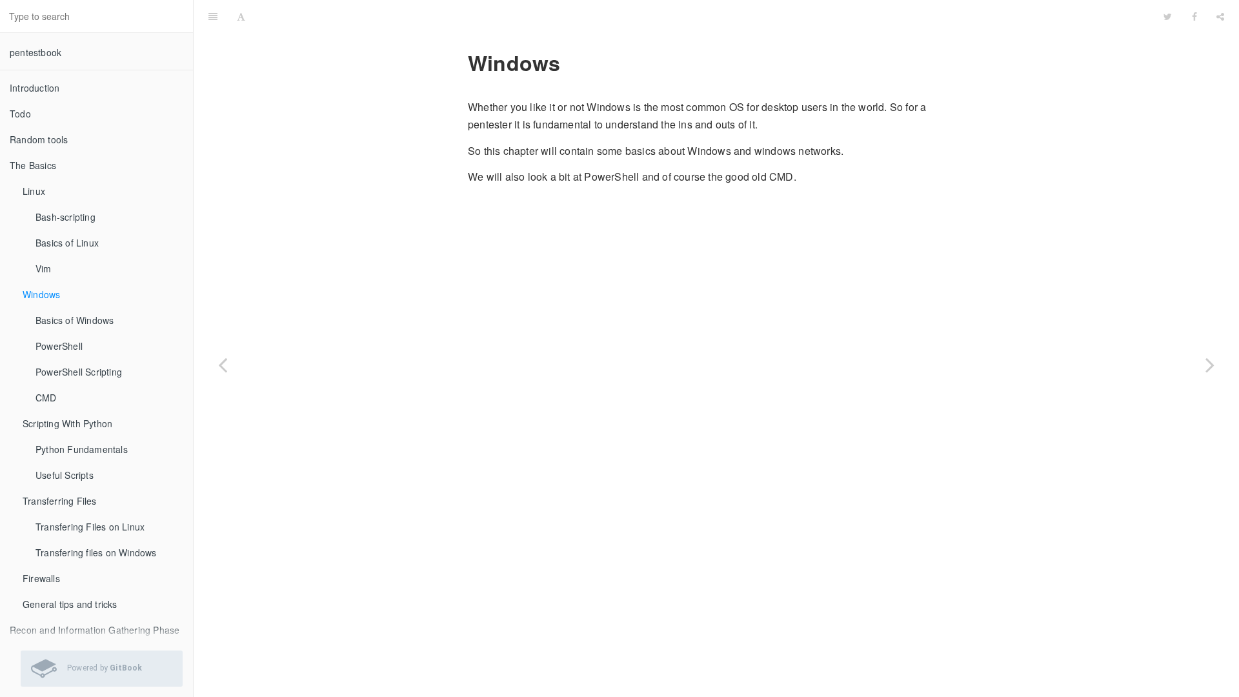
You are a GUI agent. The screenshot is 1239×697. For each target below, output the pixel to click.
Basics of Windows (74, 320)
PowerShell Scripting (78, 371)
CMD (46, 397)
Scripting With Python (67, 423)
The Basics (33, 165)
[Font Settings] (241, 16)
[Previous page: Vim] (223, 364)
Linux (34, 191)
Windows (41, 294)
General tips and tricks (70, 604)
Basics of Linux (67, 242)
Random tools (39, 139)
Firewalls (41, 578)
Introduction (34, 87)
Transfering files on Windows (96, 552)
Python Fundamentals (81, 449)
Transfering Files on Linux (90, 526)
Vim (43, 268)
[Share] (1220, 16)
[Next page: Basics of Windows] (1210, 364)
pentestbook (35, 52)
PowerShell (59, 345)
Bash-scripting (65, 216)
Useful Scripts (64, 475)
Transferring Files (60, 500)
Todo (20, 113)
